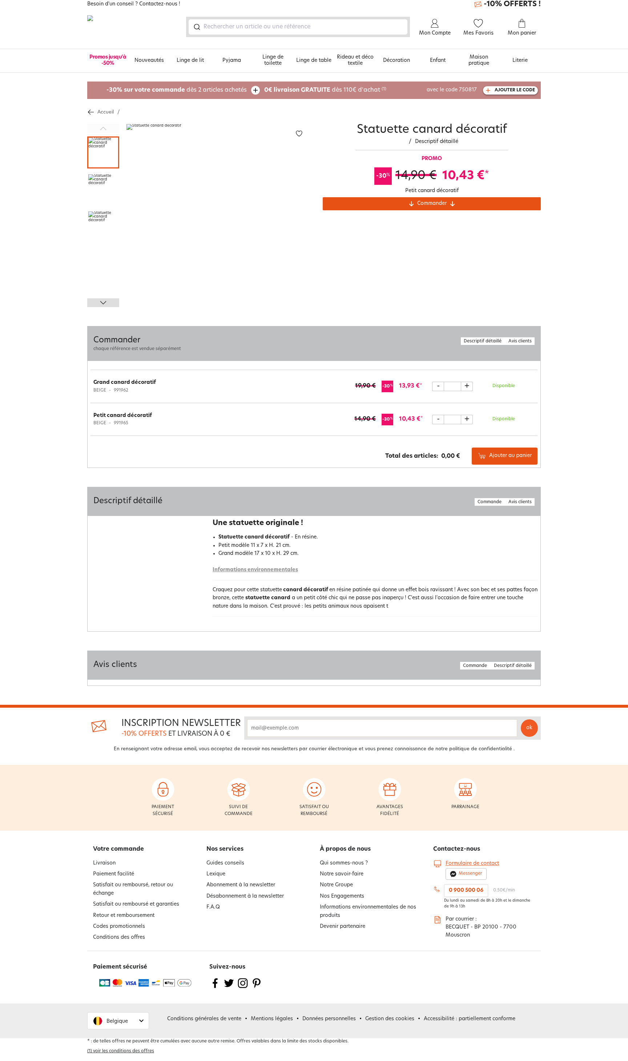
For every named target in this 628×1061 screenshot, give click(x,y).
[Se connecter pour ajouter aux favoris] (299, 133)
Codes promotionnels (119, 926)
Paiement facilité (113, 874)
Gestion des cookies (389, 1019)
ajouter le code (515, 90)
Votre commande (118, 849)
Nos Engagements (342, 896)
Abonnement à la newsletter (240, 885)
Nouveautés (149, 60)
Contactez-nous (456, 849)
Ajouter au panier (510, 455)
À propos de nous (345, 849)
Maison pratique (478, 60)
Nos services (224, 849)
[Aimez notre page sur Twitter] (229, 987)
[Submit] (196, 27)
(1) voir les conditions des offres (120, 1051)
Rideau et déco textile (355, 60)
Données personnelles (329, 1019)
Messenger (470, 873)
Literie (520, 60)
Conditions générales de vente (204, 1019)
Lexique (215, 874)
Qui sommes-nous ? (344, 863)
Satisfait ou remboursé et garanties (136, 904)
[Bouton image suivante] (103, 302)
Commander (432, 203)
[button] (118, 1021)
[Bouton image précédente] (103, 128)
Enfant (438, 60)
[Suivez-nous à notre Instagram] (243, 987)
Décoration (396, 60)
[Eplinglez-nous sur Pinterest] (256, 987)
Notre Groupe (336, 885)
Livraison (104, 863)
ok (529, 728)
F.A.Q (213, 907)
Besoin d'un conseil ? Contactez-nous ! (133, 4)
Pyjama (231, 60)
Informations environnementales (255, 570)
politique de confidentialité (480, 749)
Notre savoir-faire (341, 874)
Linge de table (313, 60)
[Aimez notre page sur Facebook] (215, 987)
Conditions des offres (119, 937)
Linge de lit (190, 60)
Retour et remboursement (123, 915)
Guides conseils (225, 863)
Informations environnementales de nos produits (368, 911)
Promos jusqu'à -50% (107, 60)
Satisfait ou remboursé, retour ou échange (133, 889)
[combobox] (298, 27)
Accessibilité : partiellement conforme (469, 1019)
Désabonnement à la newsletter (245, 896)
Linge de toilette (272, 60)
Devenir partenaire (342, 926)
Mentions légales (272, 1019)
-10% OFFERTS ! (512, 4)
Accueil (105, 112)
